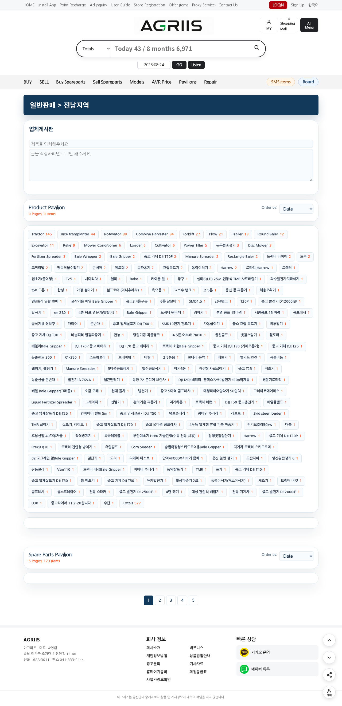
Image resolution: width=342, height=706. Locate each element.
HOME (29, 5)
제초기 (271, 368)
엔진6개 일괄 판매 (47, 301)
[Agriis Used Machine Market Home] (171, 26)
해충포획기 (269, 290)
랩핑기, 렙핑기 (44, 368)
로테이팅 (126, 357)
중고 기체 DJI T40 (250, 469)
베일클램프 (277, 402)
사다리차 (93, 279)
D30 (37, 503)
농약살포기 (177, 469)
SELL (44, 82)
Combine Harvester (155, 234)
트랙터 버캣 (205, 402)
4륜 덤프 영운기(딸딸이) (98, 312)
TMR (201, 469)
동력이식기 (202, 267)
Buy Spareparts (71, 82)
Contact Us (228, 5)
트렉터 (289, 267)
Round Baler (271, 234)
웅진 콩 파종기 (238, 290)
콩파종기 (145, 267)
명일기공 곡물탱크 (148, 335)
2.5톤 (210, 290)
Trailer (240, 234)
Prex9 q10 (42, 447)
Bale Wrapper (88, 256)
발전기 (144, 391)
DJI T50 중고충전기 (241, 402)
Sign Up (297, 5)
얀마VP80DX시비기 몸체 (182, 458)
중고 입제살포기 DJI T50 (140, 413)
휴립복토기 (173, 267)
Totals (132, 503)
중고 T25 (247, 368)
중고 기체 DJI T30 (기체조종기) (238, 346)
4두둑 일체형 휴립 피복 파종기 (213, 424)
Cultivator (165, 245)
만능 (119, 335)
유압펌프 (113, 447)
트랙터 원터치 (173, 312)
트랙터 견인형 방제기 (78, 447)
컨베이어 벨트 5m (96, 413)
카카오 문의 (260, 652)
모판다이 (254, 458)
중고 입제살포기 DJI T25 (52, 413)
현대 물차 (120, 391)
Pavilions (188, 82)
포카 (221, 469)
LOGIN (278, 5)
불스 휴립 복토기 (246, 324)
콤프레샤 (40, 492)
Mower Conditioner (102, 245)
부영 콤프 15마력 (231, 312)
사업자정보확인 (158, 679)
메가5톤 (182, 368)
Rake (69, 245)
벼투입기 (278, 324)
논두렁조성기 (227, 245)
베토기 (224, 357)
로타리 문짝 (198, 357)
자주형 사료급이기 (214, 368)
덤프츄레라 (179, 413)
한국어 (313, 5)
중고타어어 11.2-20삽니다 (73, 503)
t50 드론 (40, 290)
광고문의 (153, 664)
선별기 (117, 402)
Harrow (229, 267)
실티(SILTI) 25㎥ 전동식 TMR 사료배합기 (229, 279)
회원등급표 (198, 672)
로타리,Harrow (259, 267)
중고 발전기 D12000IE (281, 492)
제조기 (265, 480)
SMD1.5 (197, 301)
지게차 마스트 (141, 458)
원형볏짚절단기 (221, 436)
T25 (71, 279)
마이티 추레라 (146, 469)
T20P (246, 301)
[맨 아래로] (329, 657)
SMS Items (280, 82)
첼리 (116, 279)
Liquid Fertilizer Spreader (54, 402)
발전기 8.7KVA (81, 380)
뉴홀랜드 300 (44, 357)
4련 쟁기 (174, 492)
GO (179, 65)
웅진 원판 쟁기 (224, 458)
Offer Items (178, 5)
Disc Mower (259, 245)
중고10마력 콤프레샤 (163, 424)
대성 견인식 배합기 (207, 492)
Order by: (269, 207)
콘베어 (99, 267)
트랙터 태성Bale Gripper (104, 469)
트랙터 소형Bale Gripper (183, 346)
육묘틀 (158, 290)
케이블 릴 (160, 279)
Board (308, 82)
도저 (115, 458)
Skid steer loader (269, 413)
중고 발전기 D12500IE (138, 492)
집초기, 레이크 (74, 424)
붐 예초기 (89, 480)
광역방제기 (85, 436)
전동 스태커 (99, 492)
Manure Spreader (202, 256)
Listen (196, 65)
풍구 (183, 279)
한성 (62, 290)
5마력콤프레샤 (120, 368)
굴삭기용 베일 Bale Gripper (94, 301)
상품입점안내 (199, 656)
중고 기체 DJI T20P (285, 436)
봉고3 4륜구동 (138, 301)
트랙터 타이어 (279, 256)
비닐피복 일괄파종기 (88, 335)
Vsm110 (65, 469)
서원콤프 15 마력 (269, 312)
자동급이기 (213, 324)
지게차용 (178, 402)
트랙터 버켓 (291, 480)
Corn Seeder (143, 447)
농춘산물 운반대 (45, 380)
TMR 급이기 (42, 424)
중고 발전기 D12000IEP (281, 301)
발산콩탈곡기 (153, 368)
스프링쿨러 (99, 357)
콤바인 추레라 (210, 413)
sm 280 (61, 312)
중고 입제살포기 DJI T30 (52, 480)
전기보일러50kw (261, 424)
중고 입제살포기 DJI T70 (116, 424)
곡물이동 (278, 357)
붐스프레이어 (68, 492)
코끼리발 (40, 267)
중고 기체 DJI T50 (122, 480)
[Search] (256, 47)
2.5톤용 (171, 357)
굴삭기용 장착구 (45, 324)
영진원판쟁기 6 (285, 458)
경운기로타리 (273, 380)
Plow (216, 234)
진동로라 (40, 469)
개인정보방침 (156, 656)
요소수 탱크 (184, 290)
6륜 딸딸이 (170, 301)
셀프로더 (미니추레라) (125, 290)
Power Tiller (195, 245)
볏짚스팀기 (251, 335)
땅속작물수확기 (70, 267)
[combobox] (179, 49)
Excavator (43, 245)
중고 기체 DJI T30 (47, 335)
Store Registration (149, 5)
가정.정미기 (87, 290)
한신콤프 (223, 335)
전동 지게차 (242, 492)
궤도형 (121, 267)
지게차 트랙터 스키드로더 (254, 447)
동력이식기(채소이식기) (230, 480)
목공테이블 (114, 436)
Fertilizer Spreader (48, 256)
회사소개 (153, 648)
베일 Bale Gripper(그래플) (54, 391)
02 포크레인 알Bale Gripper (55, 458)
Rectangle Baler (243, 256)
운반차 (97, 324)
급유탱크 (223, 301)
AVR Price (162, 82)
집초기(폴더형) (44, 279)
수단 (109, 503)
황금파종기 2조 (189, 480)
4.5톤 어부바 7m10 (189, 335)
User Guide (120, 5)
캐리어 (74, 324)
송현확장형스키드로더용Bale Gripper (194, 447)
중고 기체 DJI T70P (160, 256)
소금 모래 (93, 391)
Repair (210, 82)
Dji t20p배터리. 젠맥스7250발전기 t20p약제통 (215, 380)
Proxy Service (203, 5)
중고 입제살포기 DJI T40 (133, 324)
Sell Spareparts (107, 82)
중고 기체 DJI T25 (287, 346)
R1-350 (72, 357)
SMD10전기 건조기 (178, 324)
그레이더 (93, 402)
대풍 (290, 424)
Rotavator (115, 234)
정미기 (200, 312)
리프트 (237, 413)
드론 (305, 256)
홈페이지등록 (156, 672)
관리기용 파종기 (147, 402)
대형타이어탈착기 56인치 (223, 391)
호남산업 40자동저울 (49, 436)
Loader (138, 245)
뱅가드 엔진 (250, 357)
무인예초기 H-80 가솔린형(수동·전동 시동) (166, 436)
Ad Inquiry (98, 5)
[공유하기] (329, 674)
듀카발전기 (157, 480)
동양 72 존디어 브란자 (151, 380)
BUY (28, 82)
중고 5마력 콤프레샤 (177, 391)
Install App (47, 5)
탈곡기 (38, 312)
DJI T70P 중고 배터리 (92, 346)
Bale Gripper (122, 256)
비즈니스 (196, 648)
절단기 (94, 458)
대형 (149, 357)
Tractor (42, 234)
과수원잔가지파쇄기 (286, 279)
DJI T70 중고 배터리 (136, 346)
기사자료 (196, 664)
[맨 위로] (329, 640)
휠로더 (276, 335)
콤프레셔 (301, 312)
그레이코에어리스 (268, 391)
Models (137, 82)
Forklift (191, 234)
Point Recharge (73, 5)
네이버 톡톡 (260, 669)
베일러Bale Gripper (49, 346)
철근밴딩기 (113, 380)
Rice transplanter (78, 234)
